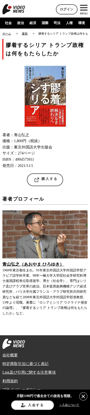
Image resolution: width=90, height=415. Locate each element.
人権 (69, 23)
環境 (81, 23)
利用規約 (10, 381)
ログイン (66, 9)
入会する (36, 405)
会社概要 (10, 355)
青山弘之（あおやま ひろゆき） (33, 264)
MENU (84, 13)
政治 (20, 23)
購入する (50, 179)
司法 (57, 23)
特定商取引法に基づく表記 (25, 364)
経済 (33, 23)
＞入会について (69, 405)
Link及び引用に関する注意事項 (29, 372)
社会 (8, 23)
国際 (45, 23)
